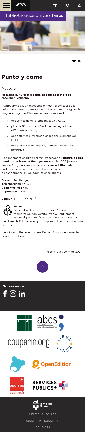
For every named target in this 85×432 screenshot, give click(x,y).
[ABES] (50, 323)
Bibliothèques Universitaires (34, 15)
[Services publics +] (49, 385)
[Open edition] (51, 365)
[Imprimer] (74, 61)
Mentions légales (42, 414)
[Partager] (80, 61)
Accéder (9, 88)
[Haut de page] (42, 267)
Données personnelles (42, 421)
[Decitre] (17, 385)
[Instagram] (13, 293)
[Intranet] (79, 5)
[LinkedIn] (22, 293)
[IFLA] (24, 323)
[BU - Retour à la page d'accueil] (20, 5)
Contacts (42, 427)
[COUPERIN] (29, 344)
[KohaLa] (17, 364)
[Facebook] (5, 293)
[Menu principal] (5, 5)
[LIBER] (64, 344)
